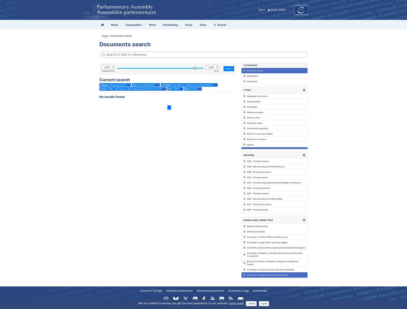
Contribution (252, 107)
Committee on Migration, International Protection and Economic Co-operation (275, 254)
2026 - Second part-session (259, 172)
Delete (128, 85)
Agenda (250, 144)
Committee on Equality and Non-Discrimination (267, 275)
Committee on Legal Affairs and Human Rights (267, 242)
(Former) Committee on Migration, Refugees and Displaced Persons (273, 262)
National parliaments (179, 290)
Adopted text (252, 76)
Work (152, 24)
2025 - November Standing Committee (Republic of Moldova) (274, 182)
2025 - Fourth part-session (258, 188)
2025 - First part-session (257, 209)
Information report (254, 123)
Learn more (236, 303)
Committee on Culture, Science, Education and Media (270, 269)
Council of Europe (151, 290)
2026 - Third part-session (258, 161)
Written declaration (255, 112)
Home (105, 35)
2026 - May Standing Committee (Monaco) (266, 166)
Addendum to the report (257, 96)
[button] (304, 90)
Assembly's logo (238, 290)
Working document (255, 70)
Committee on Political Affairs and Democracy (267, 237)
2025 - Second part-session (259, 204)
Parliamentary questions (257, 128)
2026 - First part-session (257, 177)
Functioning (170, 24)
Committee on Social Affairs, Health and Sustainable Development (276, 248)
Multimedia (260, 290)
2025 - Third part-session (258, 193)
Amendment (252, 81)
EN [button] (261, 9)
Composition (133, 24)
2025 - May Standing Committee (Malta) (264, 199)
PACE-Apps (278, 9)
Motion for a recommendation (260, 134)
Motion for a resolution (257, 139)
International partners (210, 290)
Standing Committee (256, 231)
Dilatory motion (253, 117)
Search (221, 24)
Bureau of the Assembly (257, 226)
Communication (254, 101)
